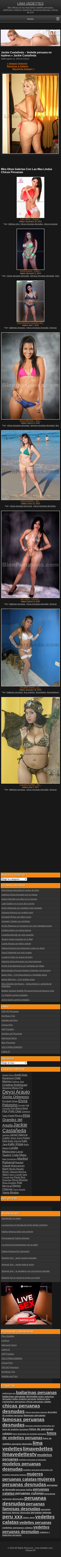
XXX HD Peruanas (10, 1011)
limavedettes (41, 692)
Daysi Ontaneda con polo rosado (17, 953)
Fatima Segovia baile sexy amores (17, 1232)
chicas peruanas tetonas (36, 1412)
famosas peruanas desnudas (42, 276)
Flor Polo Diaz (12, 1111)
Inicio (30, 19)
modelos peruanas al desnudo (32, 1460)
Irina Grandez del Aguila (16, 1120)
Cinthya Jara (18, 1082)
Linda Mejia (19, 1155)
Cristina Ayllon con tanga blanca (16, 930)
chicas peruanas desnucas (21, 506)
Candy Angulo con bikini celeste (16, 944)
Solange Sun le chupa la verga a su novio (21, 1278)
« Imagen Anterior (17, 63)
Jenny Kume (16, 1138)
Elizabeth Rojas (10, 1101)
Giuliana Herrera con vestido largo (17, 913)
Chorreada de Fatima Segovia (15, 1238)
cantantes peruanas (13, 1401)
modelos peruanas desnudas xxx (38, 1470)
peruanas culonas (29, 1493)
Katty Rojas (15, 1144)
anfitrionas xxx (9, 1393)
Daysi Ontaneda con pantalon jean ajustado (22, 908)
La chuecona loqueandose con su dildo (20, 1245)
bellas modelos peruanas (24, 1399)
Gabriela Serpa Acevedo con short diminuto (22, 961)
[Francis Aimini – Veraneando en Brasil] (30, 465)
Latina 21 (6, 1051)
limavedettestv (53, 692)
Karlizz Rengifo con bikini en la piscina (19, 899)
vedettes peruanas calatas (17, 1527)
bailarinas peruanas (17, 328)
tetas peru (29, 1517)
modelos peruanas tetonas (14, 1475)
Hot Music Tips (8, 1016)
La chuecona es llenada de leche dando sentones (25, 1225)
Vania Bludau (10, 1192)
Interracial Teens (9, 1038)
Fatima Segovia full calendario (15, 1251)
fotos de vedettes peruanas (29, 1435)
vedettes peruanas (35, 1522)
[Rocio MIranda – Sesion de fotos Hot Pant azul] (30, 376)
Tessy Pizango (19, 1189)
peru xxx (12, 1516)
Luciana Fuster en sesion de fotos (17, 957)
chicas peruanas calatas (38, 1401)
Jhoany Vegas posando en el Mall (17, 939)
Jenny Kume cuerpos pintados (15, 1000)
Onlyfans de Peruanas (12, 1034)
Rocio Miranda (20, 1180)
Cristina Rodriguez (14, 1085)
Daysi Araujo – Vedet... (30, 271)
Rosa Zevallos (9, 1183)
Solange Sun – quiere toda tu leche (18, 1264)
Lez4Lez (5, 1340)
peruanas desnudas (24, 1500)
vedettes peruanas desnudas (25, 1529)
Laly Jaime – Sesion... (30, 219)
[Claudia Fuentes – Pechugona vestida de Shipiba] (30, 740)
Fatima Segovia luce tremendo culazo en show (23, 948)
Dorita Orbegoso (15, 1097)
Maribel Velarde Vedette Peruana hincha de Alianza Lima (28, 991)
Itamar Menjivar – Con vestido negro (18, 979)
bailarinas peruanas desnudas (20, 1396)
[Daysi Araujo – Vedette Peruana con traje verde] (30, 249)
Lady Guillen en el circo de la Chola (18, 904)
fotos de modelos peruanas (15, 1429)
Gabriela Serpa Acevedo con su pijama (19, 895)
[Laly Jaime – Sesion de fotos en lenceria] (30, 197)
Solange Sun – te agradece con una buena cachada (26, 1271)
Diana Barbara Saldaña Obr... (30, 323)
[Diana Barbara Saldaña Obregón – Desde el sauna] (30, 301)
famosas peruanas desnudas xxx (40, 1426)
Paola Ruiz (19, 1177)
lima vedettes (29, 692)
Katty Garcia (14, 1141)
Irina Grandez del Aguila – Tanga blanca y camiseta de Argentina (27, 985)
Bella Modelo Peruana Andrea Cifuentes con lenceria (26, 970)
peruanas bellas (24, 1489)
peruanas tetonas (41, 1512)
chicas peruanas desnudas (32, 224)
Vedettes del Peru (10, 1020)
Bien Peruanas (8, 1043)
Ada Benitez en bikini (11, 1218)
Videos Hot (12, 1213)
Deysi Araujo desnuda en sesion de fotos (20, 890)
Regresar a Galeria (17, 66)
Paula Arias (7, 1180)
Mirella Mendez (16, 1169)
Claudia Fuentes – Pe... (30, 785)
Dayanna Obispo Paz (12, 1088)
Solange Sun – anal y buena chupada (19, 1258)
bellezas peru (13, 224)
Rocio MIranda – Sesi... (30, 421)
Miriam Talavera (10, 1172)
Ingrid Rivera (15, 1115)
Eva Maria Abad (19, 1108)
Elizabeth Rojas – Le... (30, 687)
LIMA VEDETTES (30, 3)
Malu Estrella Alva (9, 1159)
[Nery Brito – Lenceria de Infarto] (30, 554)
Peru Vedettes (8, 1336)
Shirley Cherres (11, 1187)
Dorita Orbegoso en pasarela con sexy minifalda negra (27, 926)
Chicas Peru (7, 1025)
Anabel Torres (8, 1075)
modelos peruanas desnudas (21, 1466)
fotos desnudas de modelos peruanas (29, 1434)
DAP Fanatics (8, 1029)
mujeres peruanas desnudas (28, 1481)
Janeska (5, 1135)
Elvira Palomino (14, 1103)
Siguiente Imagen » (23, 69)
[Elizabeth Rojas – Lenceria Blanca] (30, 647)
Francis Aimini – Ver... (30, 501)
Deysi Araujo (16, 1092)
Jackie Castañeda (14, 1127)
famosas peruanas (34, 1415)
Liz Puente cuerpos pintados (15, 995)
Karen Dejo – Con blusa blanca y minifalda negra (24, 975)
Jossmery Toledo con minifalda (16, 921)
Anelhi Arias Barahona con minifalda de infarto (23, 966)
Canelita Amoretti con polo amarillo (18, 935)
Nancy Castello (15, 1175)
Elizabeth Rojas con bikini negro (16, 917)
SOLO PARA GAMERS (12, 1047)
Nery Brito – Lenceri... (30, 599)
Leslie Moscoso (10, 1149)
